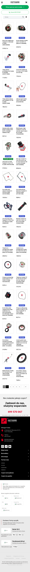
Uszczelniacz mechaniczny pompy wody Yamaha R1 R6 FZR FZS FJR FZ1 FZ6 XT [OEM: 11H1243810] (8, 343)
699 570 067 (15, 411)
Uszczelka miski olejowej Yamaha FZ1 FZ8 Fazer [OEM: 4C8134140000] (7, 191)
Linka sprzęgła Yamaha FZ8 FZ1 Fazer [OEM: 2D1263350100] (21, 100)
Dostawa (24, 558)
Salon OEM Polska (18, 564)
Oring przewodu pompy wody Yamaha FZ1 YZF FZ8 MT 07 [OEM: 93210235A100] (7, 279)
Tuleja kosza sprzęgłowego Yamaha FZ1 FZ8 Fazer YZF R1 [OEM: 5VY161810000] (7, 250)
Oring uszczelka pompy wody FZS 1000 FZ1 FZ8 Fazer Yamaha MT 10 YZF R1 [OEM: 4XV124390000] (21, 310)
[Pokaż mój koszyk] (26, 2)
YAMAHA (3, 469)
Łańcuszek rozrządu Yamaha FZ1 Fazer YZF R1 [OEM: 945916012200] (8, 163)
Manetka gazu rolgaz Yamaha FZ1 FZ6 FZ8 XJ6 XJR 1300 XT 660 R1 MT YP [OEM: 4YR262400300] (21, 131)
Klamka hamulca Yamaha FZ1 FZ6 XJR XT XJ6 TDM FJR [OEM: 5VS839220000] (7, 373)
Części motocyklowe (7, 473)
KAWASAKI (3, 467)
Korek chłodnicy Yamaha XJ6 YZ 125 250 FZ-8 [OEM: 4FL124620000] (22, 42)
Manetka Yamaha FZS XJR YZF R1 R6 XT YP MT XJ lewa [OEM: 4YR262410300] (21, 221)
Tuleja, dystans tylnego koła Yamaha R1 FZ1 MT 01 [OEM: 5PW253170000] (7, 101)
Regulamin (8, 556)
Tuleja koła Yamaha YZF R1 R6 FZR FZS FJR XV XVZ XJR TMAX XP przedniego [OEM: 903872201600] (21, 280)
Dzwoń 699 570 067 (15, 12)
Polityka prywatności (9, 558)
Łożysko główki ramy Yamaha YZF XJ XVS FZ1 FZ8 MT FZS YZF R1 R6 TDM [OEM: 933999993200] (21, 343)
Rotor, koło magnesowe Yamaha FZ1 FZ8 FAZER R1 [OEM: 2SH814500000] (8, 42)
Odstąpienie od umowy (18, 556)
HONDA (3, 463)
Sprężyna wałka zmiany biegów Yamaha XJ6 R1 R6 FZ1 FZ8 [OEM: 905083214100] (7, 130)
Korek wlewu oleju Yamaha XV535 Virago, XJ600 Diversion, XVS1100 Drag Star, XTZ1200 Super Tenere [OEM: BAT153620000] (7, 311)
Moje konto (4, 450)
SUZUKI (3, 465)
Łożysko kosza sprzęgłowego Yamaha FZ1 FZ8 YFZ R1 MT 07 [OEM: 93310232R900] (21, 250)
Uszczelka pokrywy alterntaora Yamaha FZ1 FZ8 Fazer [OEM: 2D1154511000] (21, 191)
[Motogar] (15, 2)
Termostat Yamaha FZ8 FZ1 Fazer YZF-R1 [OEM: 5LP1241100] (22, 71)
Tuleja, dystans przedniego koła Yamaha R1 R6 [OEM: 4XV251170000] (8, 72)
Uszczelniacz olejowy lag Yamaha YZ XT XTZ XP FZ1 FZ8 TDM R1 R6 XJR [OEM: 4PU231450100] (21, 373)
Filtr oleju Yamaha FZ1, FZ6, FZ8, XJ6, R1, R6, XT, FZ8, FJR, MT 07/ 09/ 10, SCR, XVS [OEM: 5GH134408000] (21, 161)
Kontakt (18, 558)
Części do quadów (6, 476)
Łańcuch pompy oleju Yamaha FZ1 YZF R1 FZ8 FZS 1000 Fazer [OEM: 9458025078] (7, 221)
